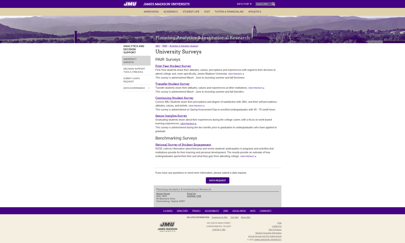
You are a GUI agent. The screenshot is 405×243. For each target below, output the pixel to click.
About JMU (245, 217)
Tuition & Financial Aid (229, 11)
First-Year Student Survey (173, 66)
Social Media (239, 211)
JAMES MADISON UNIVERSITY (268, 240)
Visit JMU (235, 217)
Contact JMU (219, 230)
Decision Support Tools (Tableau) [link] (134, 70)
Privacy (196, 211)
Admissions (151, 11)
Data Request (217, 180)
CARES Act (277, 226)
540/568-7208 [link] (194, 196)
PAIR (164, 45)
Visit (207, 11)
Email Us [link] (191, 193)
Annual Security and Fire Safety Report (265, 236)
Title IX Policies (275, 230)
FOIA (279, 223)
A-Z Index (168, 211)
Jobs (225, 211)
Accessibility (212, 211)
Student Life (191, 11)
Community (265, 211)
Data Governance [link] (134, 88)
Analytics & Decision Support (184, 45)
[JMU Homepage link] (167, 231)
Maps (252, 211)
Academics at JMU (220, 217)
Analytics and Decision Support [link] (133, 49)
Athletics (254, 11)
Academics (171, 11)
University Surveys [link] (130, 61)
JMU (157, 45)
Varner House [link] (163, 193)
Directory (182, 211)
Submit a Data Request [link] (131, 80)
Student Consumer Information (268, 233)
